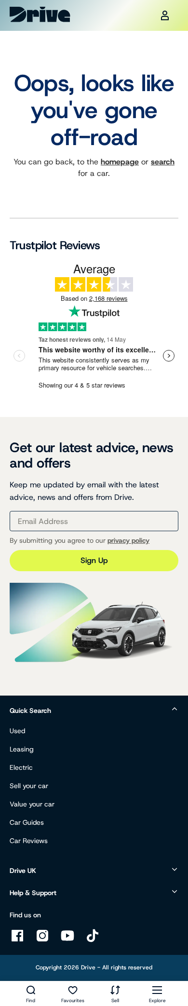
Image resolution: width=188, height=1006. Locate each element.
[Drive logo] (40, 14)
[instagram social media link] (42, 941)
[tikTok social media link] (92, 941)
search (163, 162)
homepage (120, 162)
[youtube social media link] (67, 941)
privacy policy (128, 540)
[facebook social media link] (17, 941)
